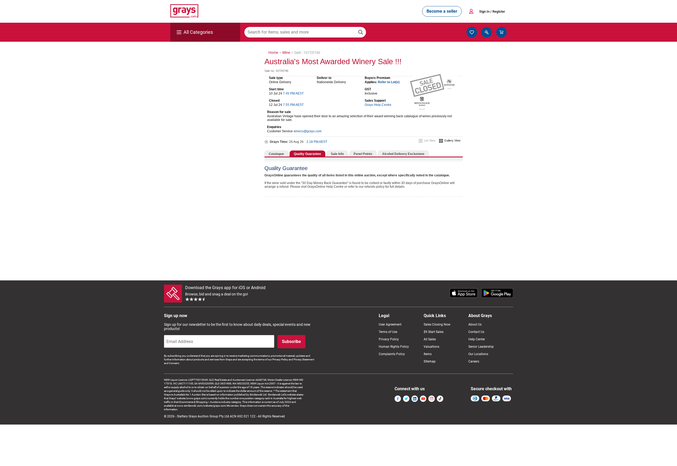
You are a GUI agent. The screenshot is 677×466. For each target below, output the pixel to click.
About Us (475, 324)
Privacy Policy (389, 339)
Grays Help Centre (378, 105)
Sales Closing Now (437, 324)
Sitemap (430, 361)
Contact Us (476, 332)
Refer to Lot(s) (389, 82)
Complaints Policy (392, 354)
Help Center (476, 339)
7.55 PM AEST (293, 105)
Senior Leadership (481, 347)
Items (428, 354)
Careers (473, 361)
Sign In (492, 11)
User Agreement (390, 324)
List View (429, 140)
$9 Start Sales (433, 332)
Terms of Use (388, 332)
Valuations (431, 347)
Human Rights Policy (394, 347)
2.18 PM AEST (317, 142)
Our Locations (478, 354)
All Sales (430, 339)
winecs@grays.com (308, 131)
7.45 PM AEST (293, 93)
